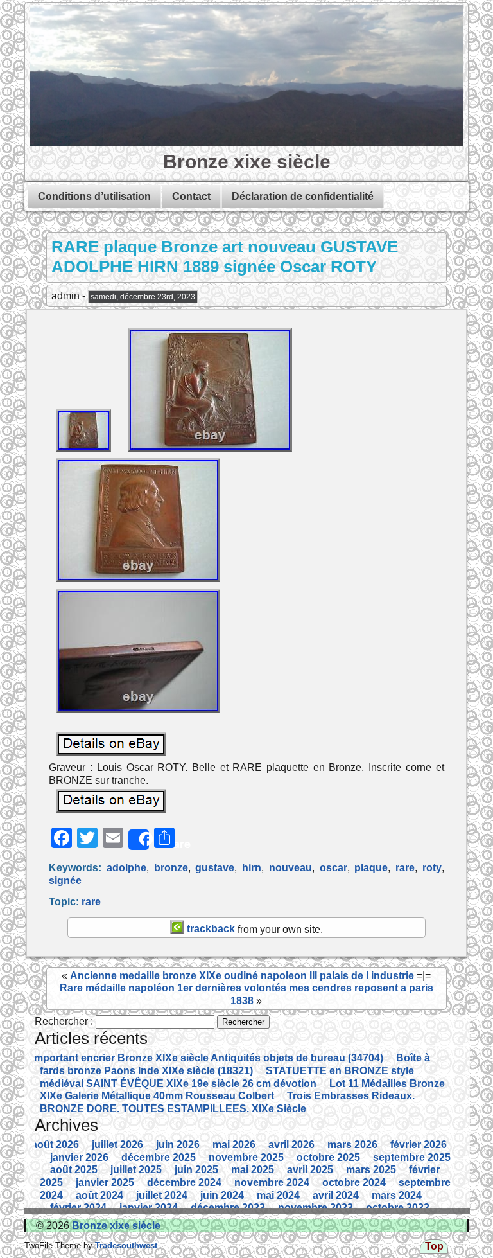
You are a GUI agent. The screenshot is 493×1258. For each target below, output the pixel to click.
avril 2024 (336, 1195)
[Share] (138, 839)
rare (405, 867)
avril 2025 (310, 1169)
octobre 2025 (328, 1157)
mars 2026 (352, 1144)
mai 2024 (278, 1195)
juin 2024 (222, 1195)
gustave (214, 867)
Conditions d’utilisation (94, 196)
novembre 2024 (271, 1182)
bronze (171, 867)
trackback (209, 928)
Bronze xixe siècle (247, 161)
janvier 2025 (105, 1182)
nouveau (290, 867)
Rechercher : (64, 1021)
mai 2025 (252, 1169)
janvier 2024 (148, 1207)
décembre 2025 (158, 1157)
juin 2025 (196, 1169)
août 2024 (99, 1195)
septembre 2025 (412, 1157)
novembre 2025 (246, 1157)
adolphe (126, 867)
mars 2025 (371, 1169)
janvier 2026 (79, 1157)
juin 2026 (178, 1144)
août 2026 (55, 1144)
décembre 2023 (228, 1207)
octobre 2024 (354, 1182)
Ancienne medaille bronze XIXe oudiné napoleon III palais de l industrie (242, 975)
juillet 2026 (117, 1144)
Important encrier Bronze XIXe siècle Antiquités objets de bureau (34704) (207, 1057)
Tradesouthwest (124, 1245)
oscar (333, 867)
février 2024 (78, 1207)
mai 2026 (233, 1144)
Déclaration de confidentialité (303, 196)
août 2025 (74, 1169)
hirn (251, 867)
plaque (371, 867)
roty (432, 867)
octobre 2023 (397, 1207)
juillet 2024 (161, 1195)
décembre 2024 (184, 1182)
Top (434, 1246)
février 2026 (418, 1144)
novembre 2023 (315, 1207)
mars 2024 (397, 1195)
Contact (191, 196)
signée (65, 880)
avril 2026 (291, 1144)
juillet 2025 (136, 1169)
